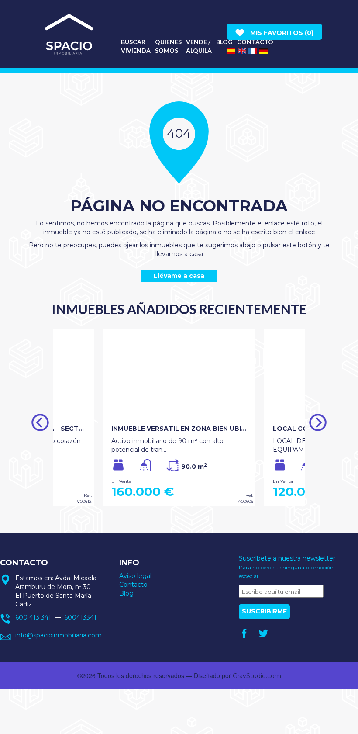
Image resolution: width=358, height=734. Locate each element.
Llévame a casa (179, 276)
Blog (224, 41)
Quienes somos (168, 46)
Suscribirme (264, 611)
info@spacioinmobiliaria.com (58, 635)
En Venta (121, 481)
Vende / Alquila (199, 46)
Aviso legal (135, 576)
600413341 (80, 617)
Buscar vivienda (136, 46)
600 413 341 (33, 617)
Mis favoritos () (280, 33)
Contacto (133, 585)
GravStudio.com (257, 676)
